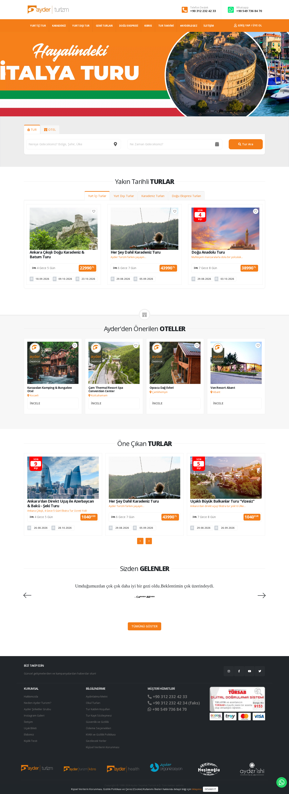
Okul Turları (93, 703)
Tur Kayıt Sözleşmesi (99, 715)
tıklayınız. (197, 788)
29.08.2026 (123, 279)
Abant (216, 392)
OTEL (51, 130)
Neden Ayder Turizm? (37, 703)
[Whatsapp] (281, 782)
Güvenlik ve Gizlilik (97, 722)
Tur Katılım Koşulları (98, 709)
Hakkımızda (31, 696)
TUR (33, 130)
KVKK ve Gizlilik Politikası (101, 734)
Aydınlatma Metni (96, 696)
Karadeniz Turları (152, 196)
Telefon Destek (199, 7)
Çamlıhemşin (159, 392)
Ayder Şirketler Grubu (37, 709)
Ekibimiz (29, 734)
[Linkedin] (249, 671)
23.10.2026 (88, 279)
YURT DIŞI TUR (80, 25)
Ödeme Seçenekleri (98, 728)
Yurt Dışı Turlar (124, 196)
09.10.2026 (65, 279)
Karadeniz (59, 25)
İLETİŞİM (209, 25)
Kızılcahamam (98, 395)
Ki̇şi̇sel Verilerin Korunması (102, 747)
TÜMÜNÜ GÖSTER (144, 626)
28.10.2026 (65, 528)
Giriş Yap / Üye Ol (249, 25)
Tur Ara (247, 144)
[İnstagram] (229, 671)
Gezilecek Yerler (96, 741)
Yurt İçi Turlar (97, 196)
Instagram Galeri (34, 715)
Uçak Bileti (30, 728)
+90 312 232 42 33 (203, 11)
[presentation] (5, 74)
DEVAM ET (210, 789)
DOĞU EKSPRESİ (128, 25)
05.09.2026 (146, 279)
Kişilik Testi (30, 741)
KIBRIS (148, 25)
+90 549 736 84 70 (249, 11)
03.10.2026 (227, 279)
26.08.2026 (40, 528)
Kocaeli (34, 395)
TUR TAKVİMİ (166, 25)
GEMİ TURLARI (104, 25)
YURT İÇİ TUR (38, 25)
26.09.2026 (227, 528)
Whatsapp (242, 7)
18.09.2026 (42, 279)
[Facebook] (239, 671)
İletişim (28, 722)
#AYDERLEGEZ (188, 25)
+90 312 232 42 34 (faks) (176, 703)
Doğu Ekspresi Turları (186, 196)
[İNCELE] (52, 408)
